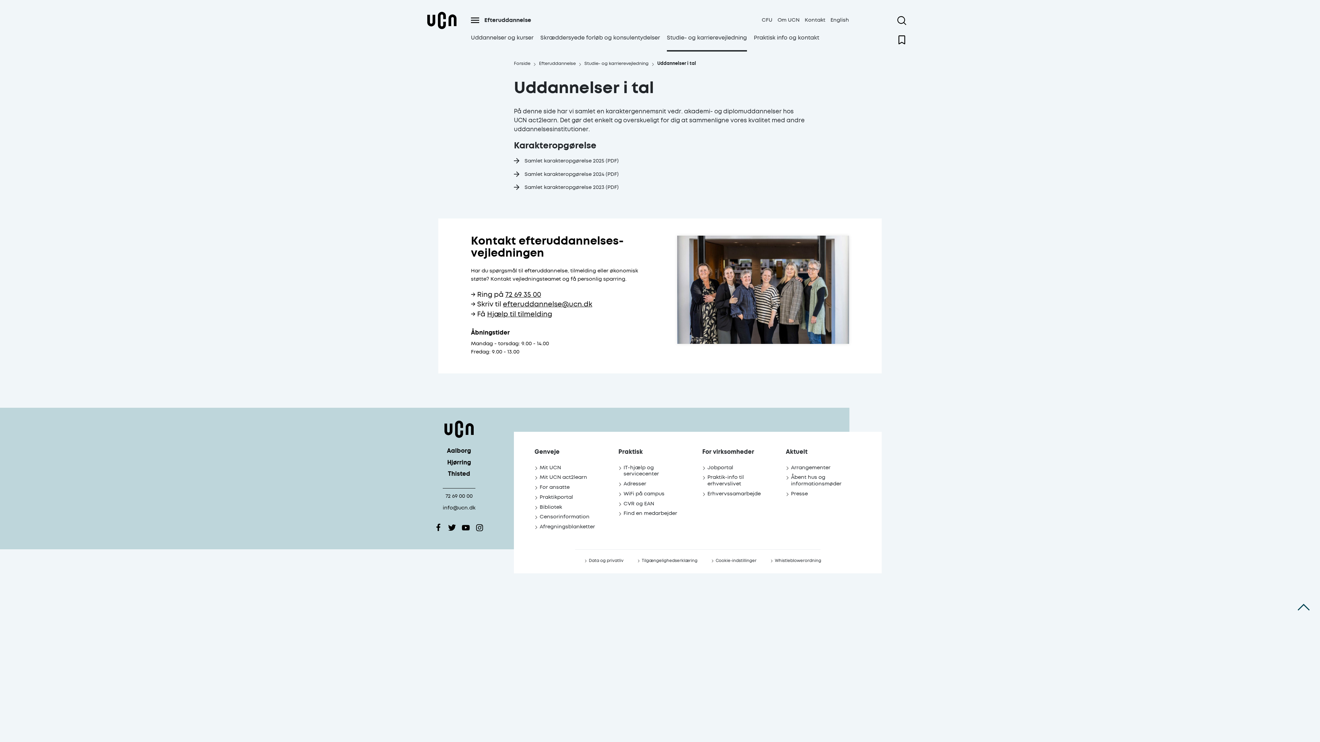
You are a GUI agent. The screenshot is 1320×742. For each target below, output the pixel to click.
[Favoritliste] (902, 39)
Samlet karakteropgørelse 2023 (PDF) (572, 187)
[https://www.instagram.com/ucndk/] (479, 527)
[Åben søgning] (902, 20)
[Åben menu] (475, 20)
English (839, 20)
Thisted (459, 474)
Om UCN (789, 20)
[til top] (1304, 607)
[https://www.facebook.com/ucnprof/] (438, 527)
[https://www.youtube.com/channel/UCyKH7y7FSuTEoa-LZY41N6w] (466, 527)
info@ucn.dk (459, 507)
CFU (767, 20)
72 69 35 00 (523, 295)
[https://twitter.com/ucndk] (452, 527)
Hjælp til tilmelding (519, 314)
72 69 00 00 (459, 496)
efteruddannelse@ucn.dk (547, 304)
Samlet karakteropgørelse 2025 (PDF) (572, 161)
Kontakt (815, 20)
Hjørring (459, 463)
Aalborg (459, 451)
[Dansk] (441, 29)
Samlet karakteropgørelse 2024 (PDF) (572, 174)
